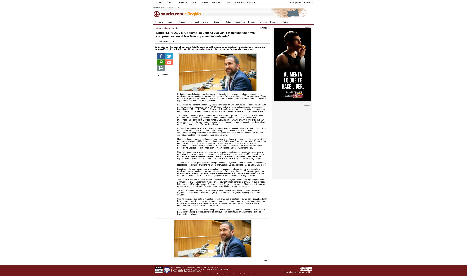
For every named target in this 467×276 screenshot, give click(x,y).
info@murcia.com (209, 274)
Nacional (171, 22)
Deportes (251, 22)
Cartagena (182, 2)
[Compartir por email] (169, 62)
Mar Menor (216, 2)
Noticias (263, 22)
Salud (216, 22)
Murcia (171, 2)
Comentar (164, 75)
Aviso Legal (221, 274)
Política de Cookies (250, 274)
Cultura (228, 22)
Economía (159, 22)
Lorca (193, 2)
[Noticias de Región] (212, 12)
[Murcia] (169, 12)
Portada (159, 2)
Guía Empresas (228, 3)
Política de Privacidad (234, 274)
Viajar (205, 22)
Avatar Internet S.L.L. (304, 272)
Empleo (182, 22)
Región (205, 2)
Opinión (286, 22)
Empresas (274, 22)
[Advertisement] (292, 142)
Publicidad (240, 2)
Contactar (251, 2)
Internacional (194, 22)
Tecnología (240, 22)
